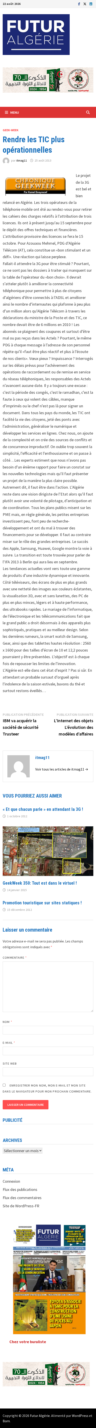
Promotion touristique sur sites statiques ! (42, 902)
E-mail (9, 1043)
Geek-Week (11, 130)
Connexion (11, 1181)
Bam (6, 1421)
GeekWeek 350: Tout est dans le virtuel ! (40, 883)
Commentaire (15, 958)
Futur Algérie (40, 1415)
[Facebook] (79, 3)
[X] (85, 3)
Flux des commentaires (22, 1197)
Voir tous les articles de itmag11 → (61, 769)
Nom (7, 1022)
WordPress (80, 1415)
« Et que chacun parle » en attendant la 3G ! (43, 809)
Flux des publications (20, 1189)
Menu (14, 112)
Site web (10, 1063)
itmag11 (21, 160)
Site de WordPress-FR (21, 1205)
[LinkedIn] (90, 3)
